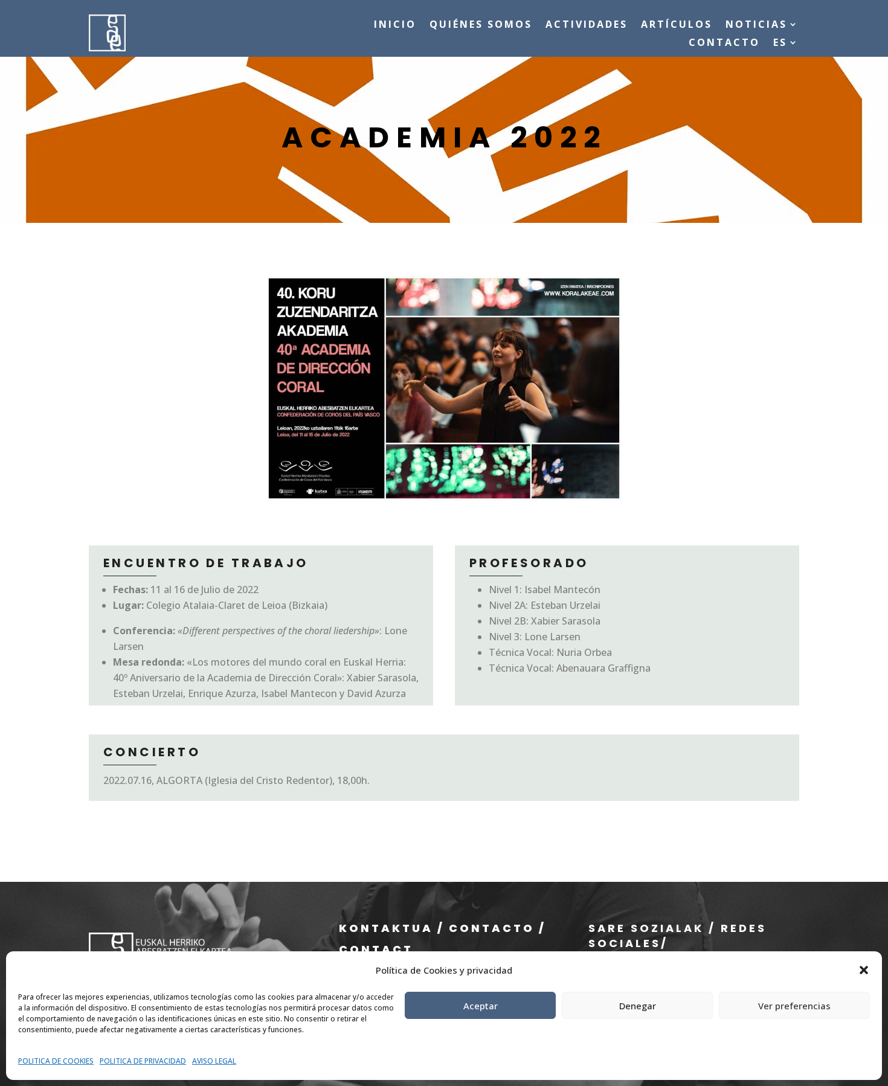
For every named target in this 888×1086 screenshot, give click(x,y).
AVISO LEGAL (214, 1061)
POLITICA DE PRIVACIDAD (143, 1061)
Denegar (637, 1006)
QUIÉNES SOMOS (481, 25)
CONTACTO (724, 43)
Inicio (395, 25)
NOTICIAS (756, 25)
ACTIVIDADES (586, 25)
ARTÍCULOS (676, 25)
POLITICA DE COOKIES (56, 1061)
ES (780, 43)
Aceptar (480, 1006)
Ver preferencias (794, 1006)
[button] (864, 970)
